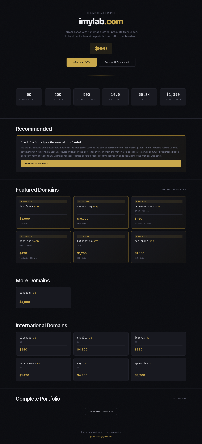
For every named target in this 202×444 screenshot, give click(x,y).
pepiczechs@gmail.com (101, 436)
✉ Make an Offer (82, 62)
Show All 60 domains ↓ (101, 411)
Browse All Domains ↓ (117, 62)
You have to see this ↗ (36, 163)
